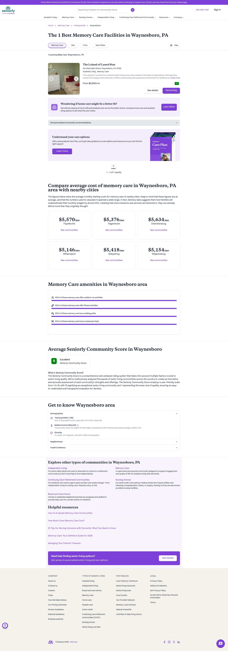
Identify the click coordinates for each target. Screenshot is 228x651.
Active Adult (87, 610)
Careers (51, 591)
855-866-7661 (202, 10)
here (185, 2)
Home (50, 26)
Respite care (87, 605)
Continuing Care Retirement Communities (69, 480)
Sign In (217, 10)
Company (178, 17)
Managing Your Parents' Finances (64, 543)
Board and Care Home (59, 494)
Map (176, 45)
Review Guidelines (56, 610)
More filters (100, 45)
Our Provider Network (125, 600)
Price (85, 45)
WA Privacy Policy (158, 591)
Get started (168, 558)
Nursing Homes (85, 17)
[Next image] (76, 78)
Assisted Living (50, 17)
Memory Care (68, 17)
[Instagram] (169, 642)
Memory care (87, 595)
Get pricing (171, 90)
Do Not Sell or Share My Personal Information (164, 596)
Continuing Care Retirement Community (136, 17)
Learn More (169, 107)
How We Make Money (57, 600)
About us (52, 581)
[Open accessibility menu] (5, 626)
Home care (87, 600)
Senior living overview (91, 627)
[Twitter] (174, 642)
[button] (132, 10)
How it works (121, 595)
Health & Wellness (58, 448)
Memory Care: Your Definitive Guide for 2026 (70, 536)
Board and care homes (91, 591)
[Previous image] (51, 78)
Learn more (62, 151)
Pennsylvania (80, 26)
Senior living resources (125, 586)
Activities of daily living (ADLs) (129, 614)
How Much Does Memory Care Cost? (66, 521)
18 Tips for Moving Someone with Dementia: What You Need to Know (82, 528)
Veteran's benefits (124, 610)
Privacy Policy (156, 581)
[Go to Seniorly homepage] (50, 642)
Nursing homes (88, 622)
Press (50, 595)
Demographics (56, 414)
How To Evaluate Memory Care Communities (70, 513)
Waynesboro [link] (95, 26)
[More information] (77, 425)
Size (73, 45)
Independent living (90, 586)
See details (152, 90)
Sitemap (73, 642)
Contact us (52, 586)
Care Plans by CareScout (127, 581)
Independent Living (106, 17)
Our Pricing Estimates (57, 605)
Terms (153, 602)
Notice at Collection (158, 586)
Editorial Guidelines (56, 614)
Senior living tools (123, 591)
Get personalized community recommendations (70, 123)
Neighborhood (56, 442)
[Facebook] (164, 642)
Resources (163, 17)
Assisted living (88, 581)
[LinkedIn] (178, 642)
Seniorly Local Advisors (126, 605)
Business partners (55, 619)
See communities (69, 230)
